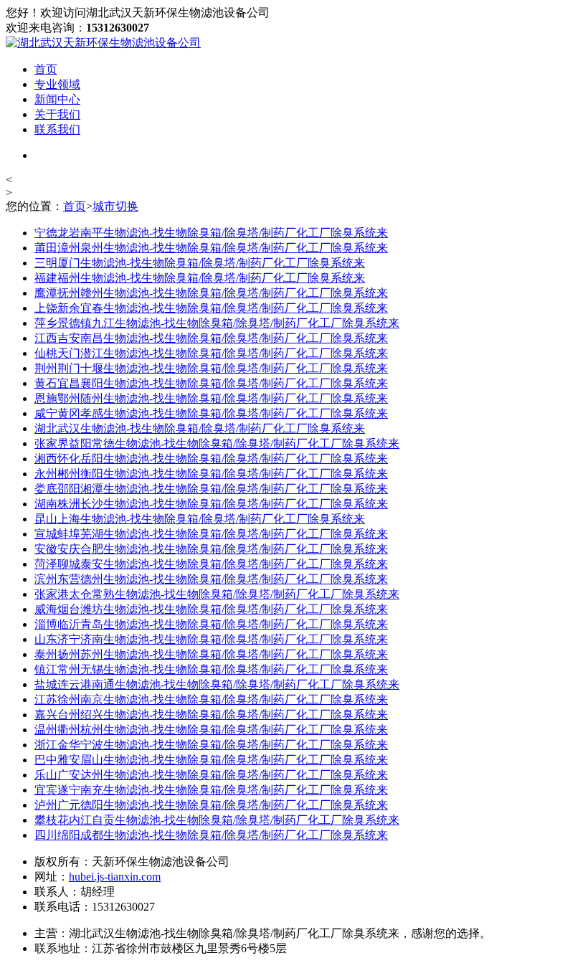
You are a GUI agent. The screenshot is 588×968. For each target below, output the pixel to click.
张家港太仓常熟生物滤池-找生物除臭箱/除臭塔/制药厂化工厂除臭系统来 (216, 594)
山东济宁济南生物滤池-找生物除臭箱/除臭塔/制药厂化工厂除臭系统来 (211, 639)
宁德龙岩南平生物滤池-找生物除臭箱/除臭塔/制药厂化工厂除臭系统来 (211, 233)
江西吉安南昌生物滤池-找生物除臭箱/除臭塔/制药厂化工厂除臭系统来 (211, 338)
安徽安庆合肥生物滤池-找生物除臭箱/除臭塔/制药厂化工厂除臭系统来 (211, 549)
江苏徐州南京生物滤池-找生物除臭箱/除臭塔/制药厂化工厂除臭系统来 (211, 699)
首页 (45, 69)
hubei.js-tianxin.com (115, 876)
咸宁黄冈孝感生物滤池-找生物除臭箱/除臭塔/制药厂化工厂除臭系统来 (211, 413)
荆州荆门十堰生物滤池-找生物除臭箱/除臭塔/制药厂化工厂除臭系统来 (211, 368)
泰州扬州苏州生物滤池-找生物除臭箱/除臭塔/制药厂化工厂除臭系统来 (211, 654)
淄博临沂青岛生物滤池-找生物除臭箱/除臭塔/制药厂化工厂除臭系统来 (211, 624)
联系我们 (57, 129)
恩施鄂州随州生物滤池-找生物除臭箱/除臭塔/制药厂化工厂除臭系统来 (211, 398)
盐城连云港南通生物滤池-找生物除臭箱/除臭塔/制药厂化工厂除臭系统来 (216, 684)
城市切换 (115, 206)
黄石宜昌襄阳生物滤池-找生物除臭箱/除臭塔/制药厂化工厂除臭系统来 (211, 383)
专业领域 (57, 84)
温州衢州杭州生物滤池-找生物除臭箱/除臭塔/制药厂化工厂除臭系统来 (211, 729)
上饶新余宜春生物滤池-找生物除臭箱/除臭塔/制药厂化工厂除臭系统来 (211, 308)
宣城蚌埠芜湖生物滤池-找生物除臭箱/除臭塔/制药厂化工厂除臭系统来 (211, 534)
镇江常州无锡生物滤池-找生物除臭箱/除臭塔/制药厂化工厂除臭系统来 (211, 669)
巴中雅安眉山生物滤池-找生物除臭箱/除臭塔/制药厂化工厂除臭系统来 (211, 760)
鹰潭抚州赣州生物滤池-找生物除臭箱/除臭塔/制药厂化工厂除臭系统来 (211, 293)
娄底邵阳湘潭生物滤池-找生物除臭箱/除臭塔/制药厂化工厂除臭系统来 (211, 489)
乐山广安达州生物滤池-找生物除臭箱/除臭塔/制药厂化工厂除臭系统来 (211, 775)
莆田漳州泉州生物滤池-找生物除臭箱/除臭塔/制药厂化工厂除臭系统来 (211, 248)
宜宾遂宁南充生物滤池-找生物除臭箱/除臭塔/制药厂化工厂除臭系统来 (211, 790)
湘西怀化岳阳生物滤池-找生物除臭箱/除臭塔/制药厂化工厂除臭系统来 (211, 458)
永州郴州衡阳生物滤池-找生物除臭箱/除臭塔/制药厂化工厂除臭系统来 (211, 474)
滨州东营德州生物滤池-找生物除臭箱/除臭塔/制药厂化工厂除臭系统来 (211, 579)
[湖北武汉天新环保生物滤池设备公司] (103, 43)
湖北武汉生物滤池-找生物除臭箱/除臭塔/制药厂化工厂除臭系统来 (199, 428)
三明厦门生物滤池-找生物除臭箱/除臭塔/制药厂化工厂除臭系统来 (199, 263)
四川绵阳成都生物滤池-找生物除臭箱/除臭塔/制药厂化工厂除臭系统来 (211, 835)
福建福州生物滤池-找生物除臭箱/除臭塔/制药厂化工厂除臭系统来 (199, 278)
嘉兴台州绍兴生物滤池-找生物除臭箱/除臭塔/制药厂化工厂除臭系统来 (211, 714)
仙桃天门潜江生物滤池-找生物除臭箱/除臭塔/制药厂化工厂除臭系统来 (211, 353)
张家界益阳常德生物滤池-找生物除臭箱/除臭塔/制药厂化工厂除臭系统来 (216, 443)
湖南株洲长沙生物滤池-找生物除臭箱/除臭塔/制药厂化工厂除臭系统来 (211, 504)
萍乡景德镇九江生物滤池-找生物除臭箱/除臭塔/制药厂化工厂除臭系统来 (216, 323)
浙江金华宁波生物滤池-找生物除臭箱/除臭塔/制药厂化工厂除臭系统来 (211, 745)
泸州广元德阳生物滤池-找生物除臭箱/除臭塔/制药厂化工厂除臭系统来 (211, 805)
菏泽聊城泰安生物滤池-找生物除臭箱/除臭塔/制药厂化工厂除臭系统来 (211, 564)
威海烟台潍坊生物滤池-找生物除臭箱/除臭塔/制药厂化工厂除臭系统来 (211, 609)
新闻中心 (57, 99)
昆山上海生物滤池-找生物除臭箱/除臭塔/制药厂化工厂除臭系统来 (199, 519)
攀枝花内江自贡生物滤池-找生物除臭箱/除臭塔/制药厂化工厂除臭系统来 (216, 820)
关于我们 (57, 114)
